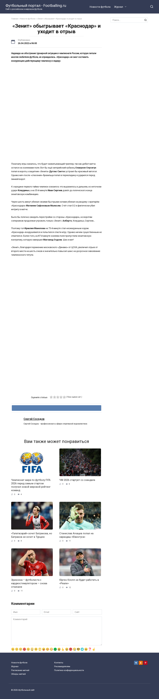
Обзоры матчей (18, 674)
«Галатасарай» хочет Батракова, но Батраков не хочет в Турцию (31, 535)
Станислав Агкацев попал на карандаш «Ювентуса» (76, 535)
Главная (14, 19)
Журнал (118, 6)
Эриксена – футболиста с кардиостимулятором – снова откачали (29, 583)
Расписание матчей (20, 670)
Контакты (58, 662)
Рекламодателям (62, 666)
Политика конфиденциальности (69, 670)
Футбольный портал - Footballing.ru (36, 5)
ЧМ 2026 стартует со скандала (77, 480)
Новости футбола (100, 6)
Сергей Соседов (34, 418)
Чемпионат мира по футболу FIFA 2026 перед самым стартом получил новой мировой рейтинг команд (31, 485)
